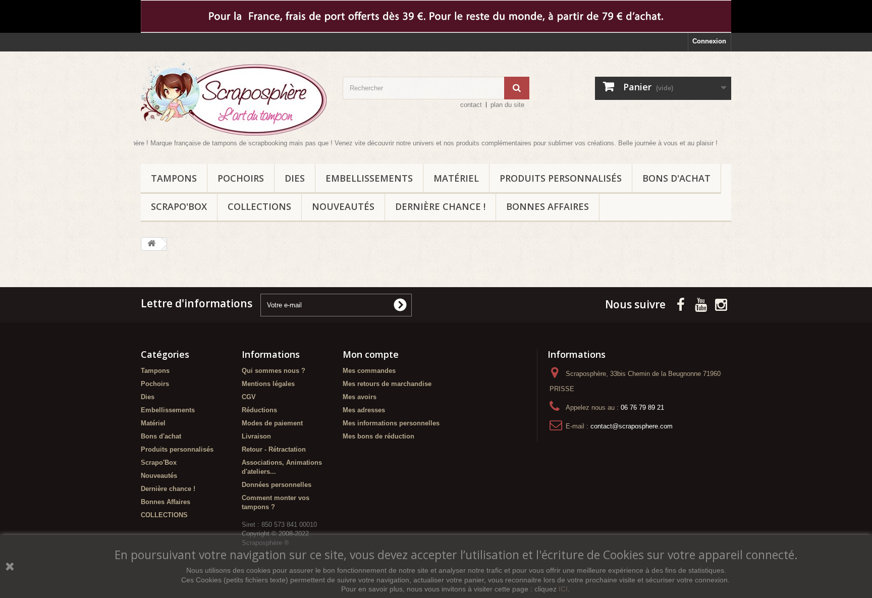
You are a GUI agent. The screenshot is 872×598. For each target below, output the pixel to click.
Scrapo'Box (179, 206)
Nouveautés (343, 206)
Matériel (456, 178)
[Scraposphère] (234, 99)
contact (471, 104)
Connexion (709, 41)
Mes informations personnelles (391, 423)
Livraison (256, 436)
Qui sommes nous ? (273, 370)
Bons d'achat (676, 178)
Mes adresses (364, 410)
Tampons (174, 178)
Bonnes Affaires (547, 206)
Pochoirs (240, 178)
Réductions (259, 410)
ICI (563, 589)
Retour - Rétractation (274, 449)
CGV (249, 397)
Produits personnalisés (561, 178)
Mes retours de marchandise (387, 384)
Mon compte (371, 354)
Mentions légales (268, 384)
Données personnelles (276, 484)
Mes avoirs (359, 397)
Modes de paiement (272, 423)
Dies (295, 178)
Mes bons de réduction (378, 436)
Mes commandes (369, 370)
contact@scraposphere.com (631, 426)
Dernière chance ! (440, 206)
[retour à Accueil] (151, 244)
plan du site (507, 104)
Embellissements (369, 178)
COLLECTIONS (259, 206)
